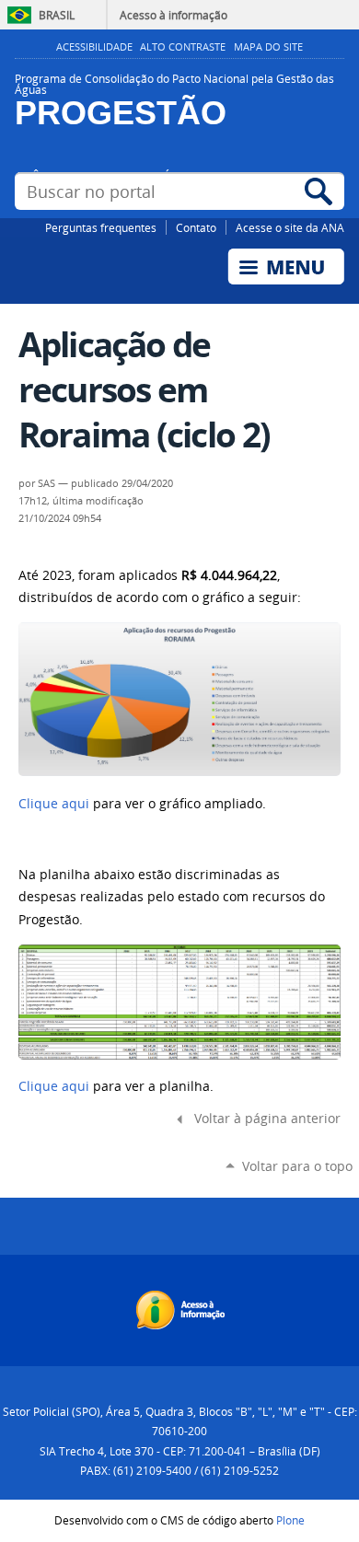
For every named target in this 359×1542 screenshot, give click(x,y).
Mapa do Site (268, 47)
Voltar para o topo (297, 1166)
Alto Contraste (183, 47)
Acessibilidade (94, 47)
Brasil (57, 14)
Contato (196, 227)
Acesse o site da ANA (290, 227)
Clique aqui (53, 803)
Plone (290, 1520)
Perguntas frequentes (100, 227)
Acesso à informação (173, 14)
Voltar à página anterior (267, 1118)
